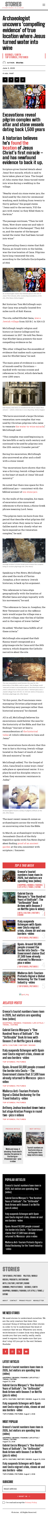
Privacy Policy (31, 1502)
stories (19, 63)
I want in (22, 1496)
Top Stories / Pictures (27, 938)
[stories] (5, 62)
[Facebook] (5, 79)
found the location (15, 145)
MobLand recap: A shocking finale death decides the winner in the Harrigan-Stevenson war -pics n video (13, 1155)
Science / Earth (13, 54)
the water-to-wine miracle (29, 426)
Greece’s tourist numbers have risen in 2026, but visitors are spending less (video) (30, 876)
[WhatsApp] (22, 79)
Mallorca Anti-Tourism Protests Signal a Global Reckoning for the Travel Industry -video (31, 977)
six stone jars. (30, 491)
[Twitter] (11, 79)
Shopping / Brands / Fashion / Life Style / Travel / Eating (30, 886)
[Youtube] (26, 1351)
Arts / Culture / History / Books (29, 914)
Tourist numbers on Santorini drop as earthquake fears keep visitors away (35, 1151)
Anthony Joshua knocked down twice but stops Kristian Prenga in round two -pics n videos (24, 1111)
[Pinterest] (16, 79)
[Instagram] (12, 1351)
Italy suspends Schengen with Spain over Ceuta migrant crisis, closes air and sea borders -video (31, 928)
